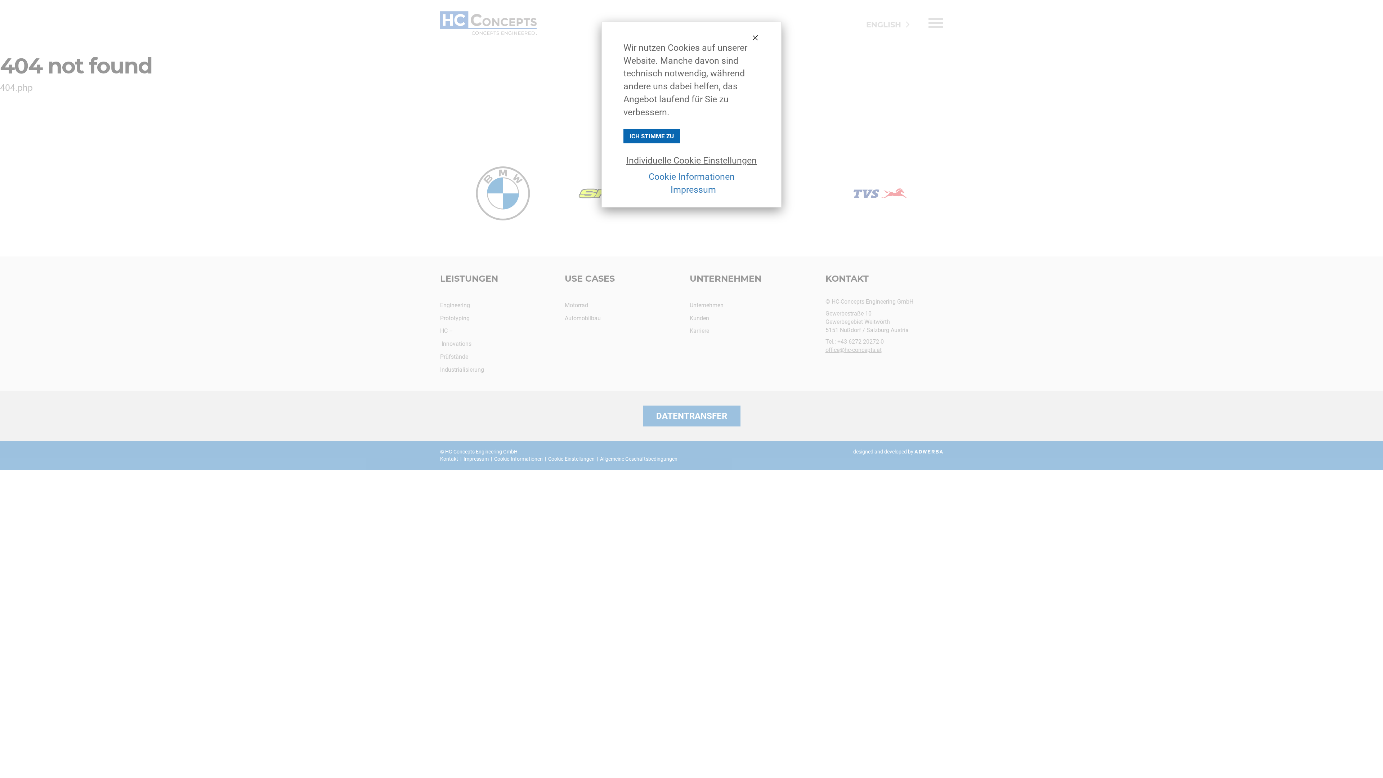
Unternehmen (707, 305)
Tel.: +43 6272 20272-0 (854, 341)
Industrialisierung (462, 369)
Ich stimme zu (652, 136)
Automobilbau (583, 318)
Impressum (693, 189)
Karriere (699, 330)
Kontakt (449, 459)
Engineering (455, 305)
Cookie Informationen (692, 176)
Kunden (699, 318)
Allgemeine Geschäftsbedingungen (638, 459)
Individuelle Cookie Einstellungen (691, 160)
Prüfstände (454, 356)
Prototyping (455, 318)
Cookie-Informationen (518, 459)
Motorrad (576, 305)
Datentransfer (691, 416)
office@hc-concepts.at (853, 349)
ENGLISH (883, 24)
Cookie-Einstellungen (571, 459)
